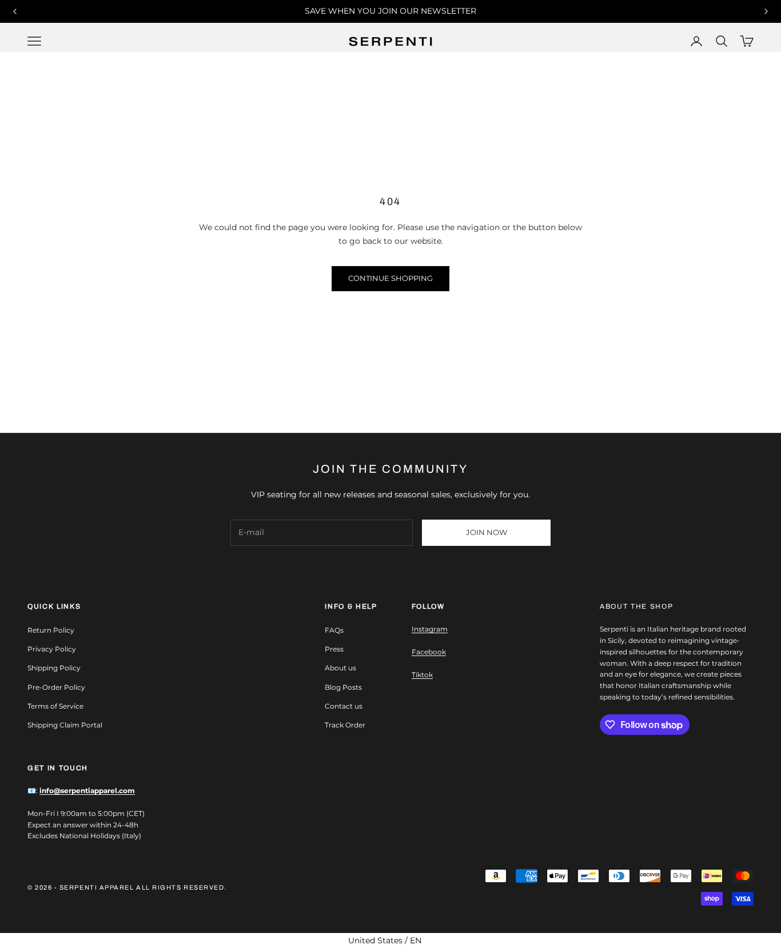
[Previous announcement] (15, 11)
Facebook (429, 652)
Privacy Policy (51, 649)
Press (334, 649)
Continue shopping (390, 278)
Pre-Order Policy (56, 687)
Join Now (486, 532)
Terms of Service (55, 706)
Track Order (345, 725)
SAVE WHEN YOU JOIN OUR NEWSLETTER (390, 11)
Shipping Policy (54, 668)
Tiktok (422, 674)
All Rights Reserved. (181, 887)
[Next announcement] (766, 11)
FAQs (334, 630)
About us (340, 668)
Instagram (430, 629)
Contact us (343, 706)
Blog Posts (343, 687)
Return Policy (50, 630)
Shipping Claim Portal (64, 725)
